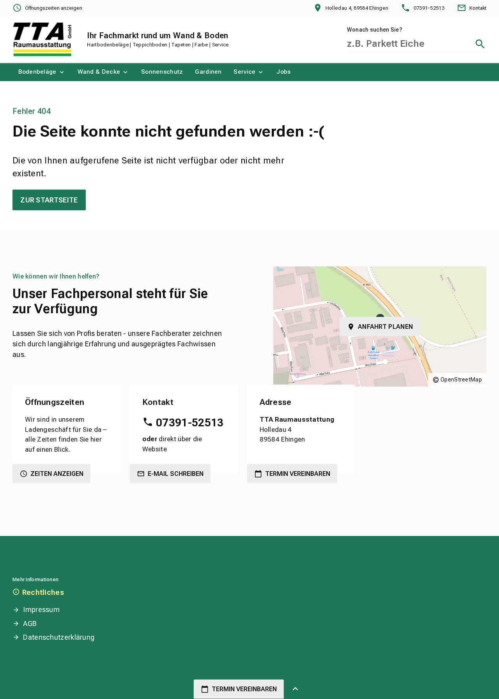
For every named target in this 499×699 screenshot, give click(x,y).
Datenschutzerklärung (58, 637)
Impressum (41, 609)
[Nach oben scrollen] (295, 689)
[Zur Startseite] (42, 39)
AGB (30, 623)
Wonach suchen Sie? (374, 30)
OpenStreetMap (461, 379)
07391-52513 (189, 422)
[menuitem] (41, 72)
